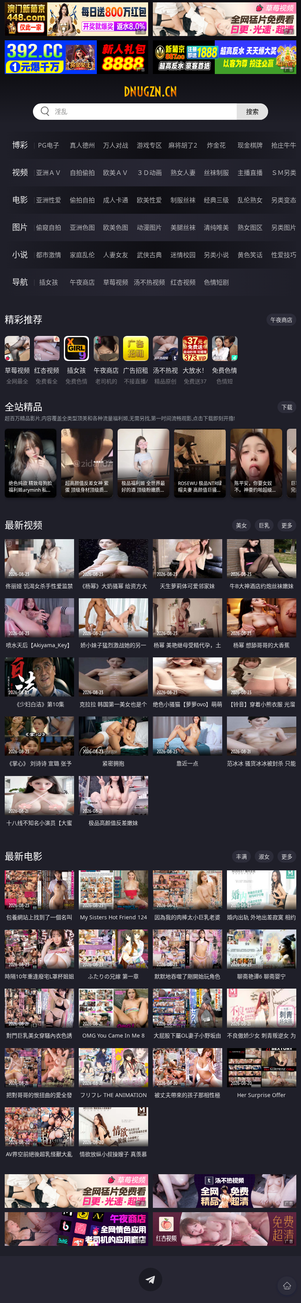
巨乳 (264, 525)
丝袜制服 (216, 172)
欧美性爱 (149, 200)
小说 (20, 254)
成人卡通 (115, 200)
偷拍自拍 (82, 200)
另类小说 (216, 255)
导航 (20, 282)
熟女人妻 (183, 172)
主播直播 (250, 172)
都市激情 (48, 255)
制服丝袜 (183, 200)
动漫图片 (149, 227)
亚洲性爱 (48, 200)
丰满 (241, 856)
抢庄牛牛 (283, 145)
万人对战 (115, 145)
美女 (241, 525)
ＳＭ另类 (283, 172)
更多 (286, 525)
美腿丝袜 (183, 227)
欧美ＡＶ (115, 172)
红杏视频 (183, 282)
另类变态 (283, 200)
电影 (20, 200)
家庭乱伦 (82, 255)
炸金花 (216, 145)
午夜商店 (82, 282)
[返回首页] (286, 1285)
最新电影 (23, 856)
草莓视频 (115, 282)
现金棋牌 (250, 145)
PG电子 (48, 145)
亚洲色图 (82, 227)
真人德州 (82, 145)
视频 (20, 172)
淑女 (264, 856)
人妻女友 (115, 255)
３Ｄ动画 (149, 172)
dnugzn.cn (150, 91)
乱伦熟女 (250, 200)
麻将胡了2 (183, 145)
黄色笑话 (250, 255)
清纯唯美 (216, 227)
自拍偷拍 (82, 172)
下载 (286, 407)
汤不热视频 (149, 282)
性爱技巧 (283, 255)
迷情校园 (183, 255)
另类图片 (283, 227)
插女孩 (48, 282)
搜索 (252, 111)
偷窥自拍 (48, 227)
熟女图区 (250, 227)
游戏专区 (149, 145)
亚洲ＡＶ (48, 172)
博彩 (20, 145)
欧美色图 (115, 227)
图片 (20, 227)
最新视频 (23, 524)
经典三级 (216, 200)
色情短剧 (216, 282)
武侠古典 (149, 255)
